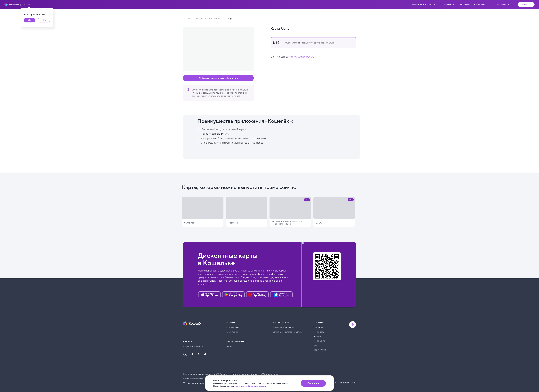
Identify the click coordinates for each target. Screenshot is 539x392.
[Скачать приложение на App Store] (209, 294)
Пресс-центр (464, 4)
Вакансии (230, 346)
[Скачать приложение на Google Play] (233, 294)
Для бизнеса (501, 4)
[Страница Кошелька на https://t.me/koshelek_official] (191, 354)
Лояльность (318, 332)
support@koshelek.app (193, 346)
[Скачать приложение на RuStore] (281, 294)
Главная (186, 18)
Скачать (526, 4)
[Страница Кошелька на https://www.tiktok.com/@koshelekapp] (205, 354)
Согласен (313, 383)
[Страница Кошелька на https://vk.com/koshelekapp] (185, 354)
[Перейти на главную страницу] (11, 4)
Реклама (317, 336)
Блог (315, 345)
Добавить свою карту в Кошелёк (218, 78)
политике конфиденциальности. (250, 386)
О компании (480, 4)
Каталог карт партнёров (283, 327)
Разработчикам (320, 350)
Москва (27, 5)
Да (29, 20)
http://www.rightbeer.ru (301, 56)
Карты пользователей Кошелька (287, 332)
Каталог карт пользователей (209, 18)
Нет (44, 20)
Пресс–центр (319, 341)
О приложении (447, 4)
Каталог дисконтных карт (424, 4)
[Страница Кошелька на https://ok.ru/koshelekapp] (198, 354)
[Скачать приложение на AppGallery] (257, 294)
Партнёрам (318, 327)
